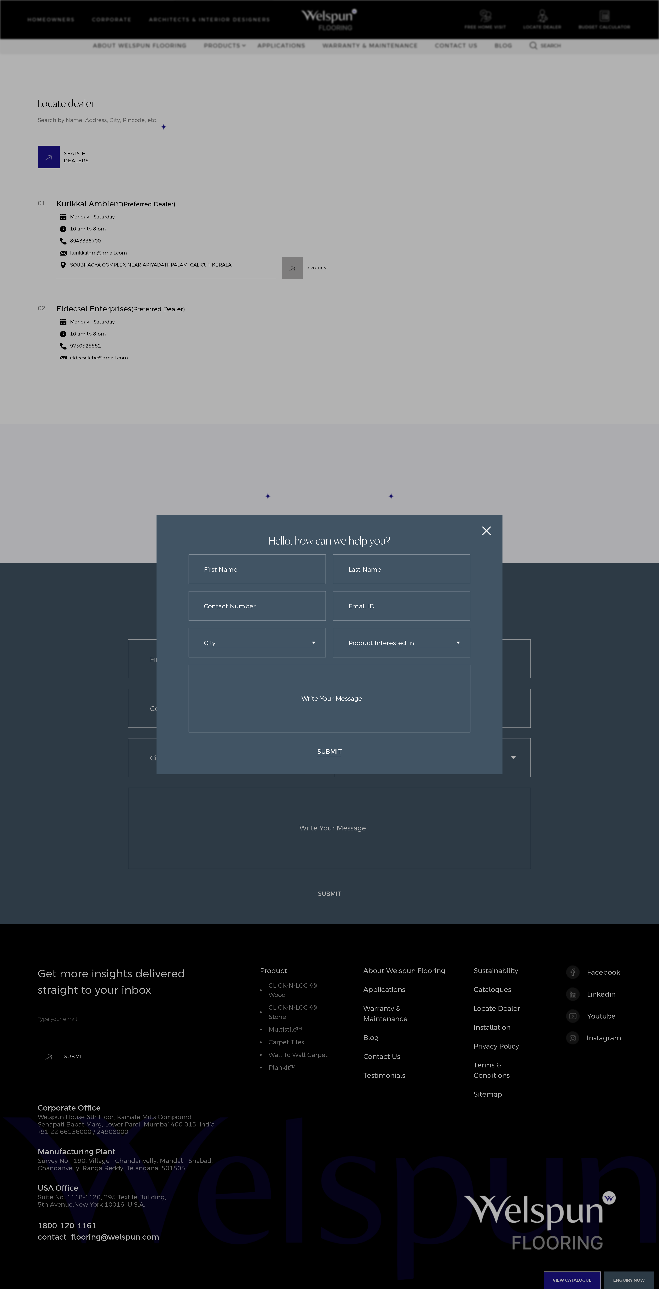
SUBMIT (329, 751)
